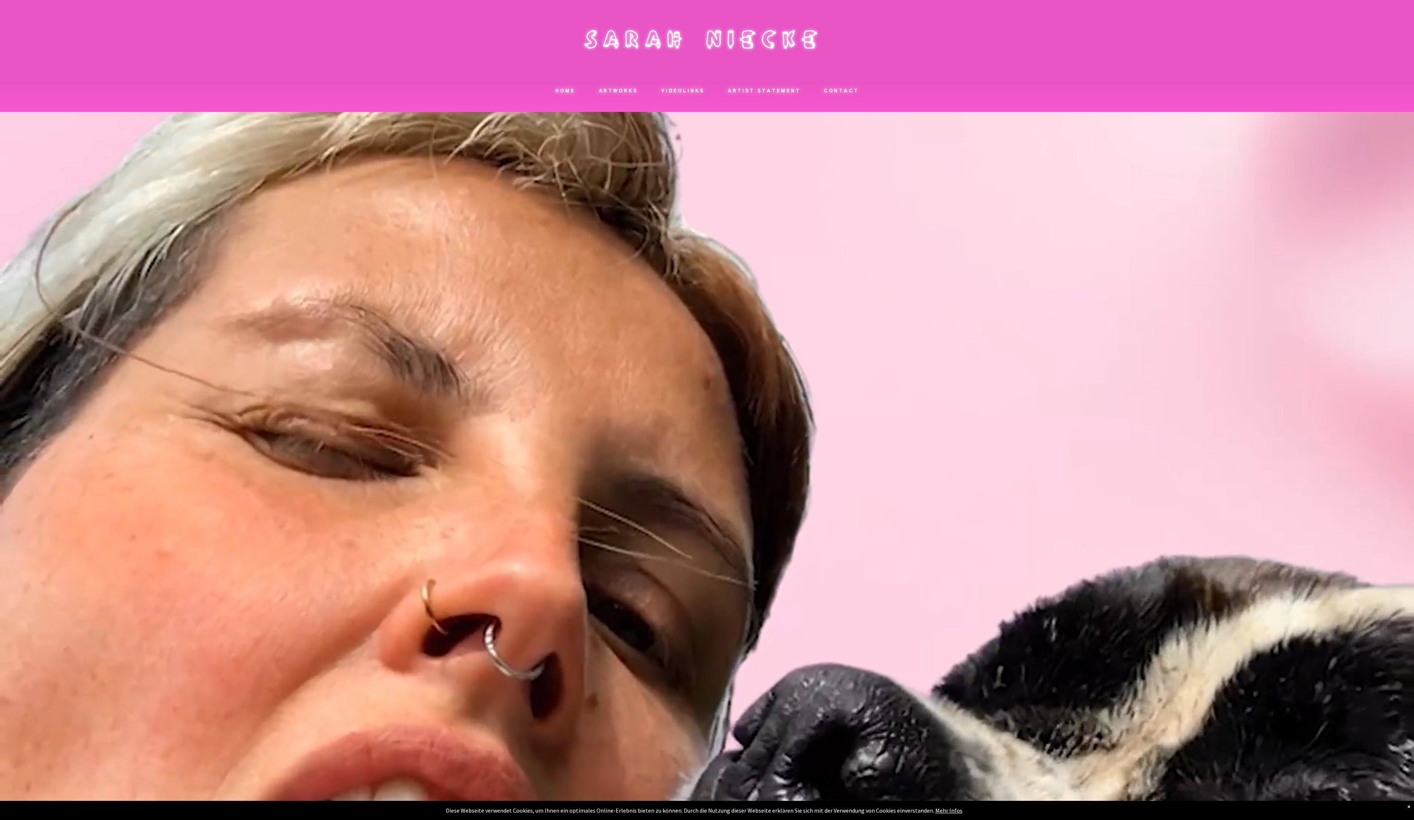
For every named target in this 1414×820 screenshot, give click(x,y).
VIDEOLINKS (682, 91)
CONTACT (841, 91)
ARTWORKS (618, 91)
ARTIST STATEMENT (764, 91)
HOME (565, 91)
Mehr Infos (949, 810)
